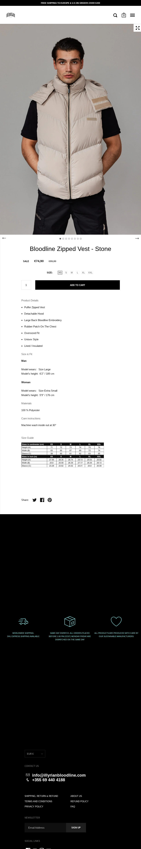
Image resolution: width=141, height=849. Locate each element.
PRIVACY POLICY (34, 806)
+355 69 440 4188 (48, 779)
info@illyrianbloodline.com (59, 775)
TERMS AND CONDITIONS (38, 801)
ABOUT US (76, 796)
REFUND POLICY (79, 801)
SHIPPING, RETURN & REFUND (41, 796)
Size (49, 272)
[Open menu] (132, 15)
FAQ (72, 806)
